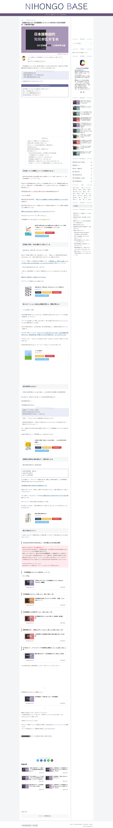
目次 (43, 138)
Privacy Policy (85, 824)
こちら (33, 720)
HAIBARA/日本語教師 (82, 68)
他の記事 (23, 332)
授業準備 (39, 736)
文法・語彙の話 (83, 168)
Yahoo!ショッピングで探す (41, 235)
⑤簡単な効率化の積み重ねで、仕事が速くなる (37, 149)
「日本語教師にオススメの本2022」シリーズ (39, 155)
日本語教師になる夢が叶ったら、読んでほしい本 (40, 159)
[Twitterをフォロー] (84, 92)
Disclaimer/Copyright (78, 824)
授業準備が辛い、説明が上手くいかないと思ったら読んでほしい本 (44, 161)
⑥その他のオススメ (31, 151)
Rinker (39, 229)
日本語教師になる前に (83, 178)
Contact (71, 824)
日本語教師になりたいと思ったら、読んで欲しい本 (40, 157)
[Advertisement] (44, 107)
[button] (91, 43)
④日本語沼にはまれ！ (32, 147)
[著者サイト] (81, 92)
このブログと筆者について (80, 52)
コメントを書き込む (45, 816)
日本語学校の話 (83, 174)
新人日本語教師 (48, 736)
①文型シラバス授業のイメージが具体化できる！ (38, 141)
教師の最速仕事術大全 (40, 513)
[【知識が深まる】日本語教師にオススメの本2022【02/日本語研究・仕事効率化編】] (45, 760)
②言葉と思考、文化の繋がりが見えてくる (36, 143)
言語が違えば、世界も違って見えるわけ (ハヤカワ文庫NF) (49, 287)
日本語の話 (83, 171)
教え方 (43, 736)
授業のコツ (83, 165)
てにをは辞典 (38, 350)
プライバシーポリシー (58, 724)
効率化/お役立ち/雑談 (26, 736)
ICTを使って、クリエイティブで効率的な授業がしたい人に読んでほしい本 (45, 163)
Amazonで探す (39, 232)
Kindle (37, 292)
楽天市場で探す (49, 232)
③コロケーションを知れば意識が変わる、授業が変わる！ (40, 145)
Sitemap (90, 824)
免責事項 (48, 724)
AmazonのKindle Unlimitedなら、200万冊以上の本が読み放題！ (43, 153)
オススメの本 (33, 736)
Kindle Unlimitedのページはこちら (31, 563)
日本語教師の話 (83, 181)
